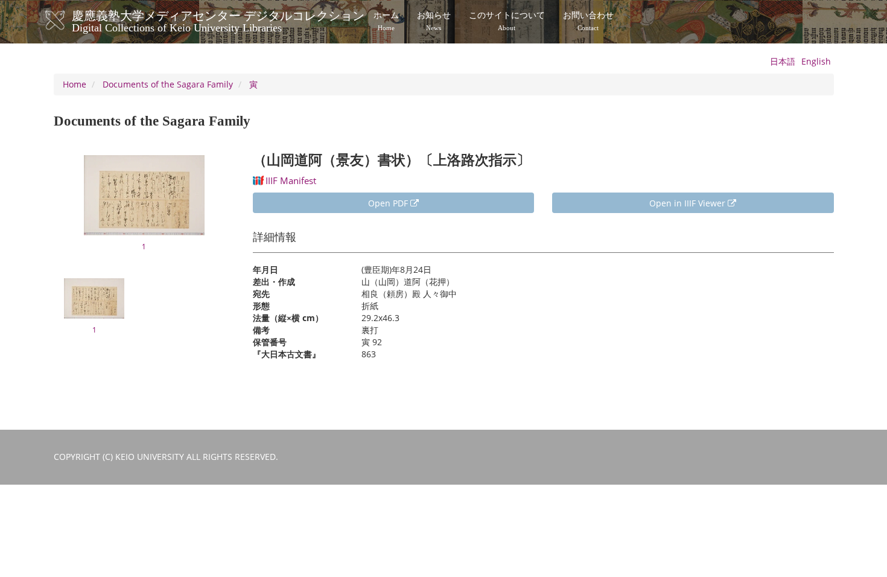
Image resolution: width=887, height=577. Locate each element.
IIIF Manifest (290, 180)
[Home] (67, 20)
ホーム (386, 21)
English (816, 61)
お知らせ (434, 21)
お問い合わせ (588, 21)
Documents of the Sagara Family (168, 84)
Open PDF (389, 203)
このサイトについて (507, 21)
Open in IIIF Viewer (688, 203)
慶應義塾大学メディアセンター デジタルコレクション (218, 20)
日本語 (782, 61)
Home (74, 84)
